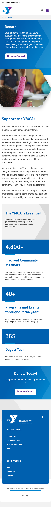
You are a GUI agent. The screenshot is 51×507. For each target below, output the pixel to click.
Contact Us (11, 436)
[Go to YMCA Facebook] (27, 496)
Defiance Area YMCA (11, 2)
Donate (10, 476)
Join (8, 448)
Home (2, 17)
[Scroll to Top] (42, 416)
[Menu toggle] (47, 10)
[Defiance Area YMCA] (7, 11)
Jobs (9, 467)
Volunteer (11, 471)
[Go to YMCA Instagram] (23, 496)
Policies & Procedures (15, 444)
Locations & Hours (14, 440)
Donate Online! (16, 56)
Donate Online (25, 391)
